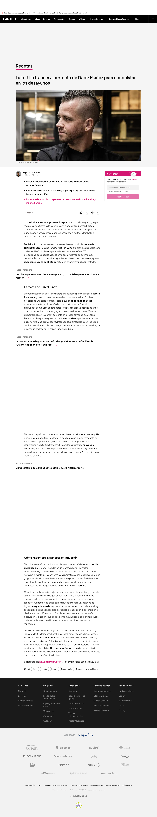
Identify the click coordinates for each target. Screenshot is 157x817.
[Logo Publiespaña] (78, 773)
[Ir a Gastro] (9, 19)
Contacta (72, 691)
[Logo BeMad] (32, 765)
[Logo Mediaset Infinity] (32, 748)
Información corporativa (42, 785)
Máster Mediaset (76, 720)
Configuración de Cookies (79, 785)
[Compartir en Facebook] (98, 212)
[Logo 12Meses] (125, 764)
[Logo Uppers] (63, 765)
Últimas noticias (25, 700)
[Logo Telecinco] (63, 748)
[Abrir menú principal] (153, 19)
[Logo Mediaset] (78, 736)
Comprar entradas (102, 691)
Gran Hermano (50, 691)
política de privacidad (121, 191)
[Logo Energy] (124, 756)
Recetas (24, 65)
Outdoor (47, 720)
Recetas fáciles (66, 669)
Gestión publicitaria (112, 785)
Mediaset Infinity (126, 691)
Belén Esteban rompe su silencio (16, 13)
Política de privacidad (60, 785)
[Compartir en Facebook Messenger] (92, 212)
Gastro (35, 669)
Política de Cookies (96, 785)
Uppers (122, 696)
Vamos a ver (48, 711)
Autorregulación (76, 703)
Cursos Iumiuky (100, 700)
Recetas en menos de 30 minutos (88, 669)
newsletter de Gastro (50, 661)
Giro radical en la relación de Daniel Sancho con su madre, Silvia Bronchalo (60, 13)
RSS (122, 785)
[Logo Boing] (94, 756)
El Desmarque (125, 700)
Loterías (22, 696)
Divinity (122, 710)
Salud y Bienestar (101, 710)
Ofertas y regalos (101, 696)
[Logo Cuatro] (94, 748)
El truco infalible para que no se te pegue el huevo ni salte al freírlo (50, 467)
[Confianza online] (79, 807)
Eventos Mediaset (101, 705)
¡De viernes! (48, 716)
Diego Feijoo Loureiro (31, 172)
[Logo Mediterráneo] (109, 773)
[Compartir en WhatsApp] (81, 212)
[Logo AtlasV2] (48, 773)
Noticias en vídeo (26, 705)
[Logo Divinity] (124, 748)
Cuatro (122, 705)
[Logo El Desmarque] (32, 756)
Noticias (22, 691)
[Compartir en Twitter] (87, 212)
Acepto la (118, 191)
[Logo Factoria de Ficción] (63, 756)
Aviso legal (29, 785)
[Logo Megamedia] (80, 796)
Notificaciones (75, 708)
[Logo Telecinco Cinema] (94, 764)
